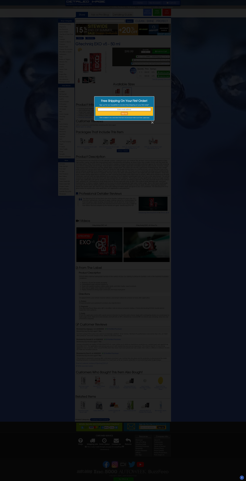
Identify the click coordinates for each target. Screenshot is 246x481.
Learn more (146, 117)
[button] (242, 478)
